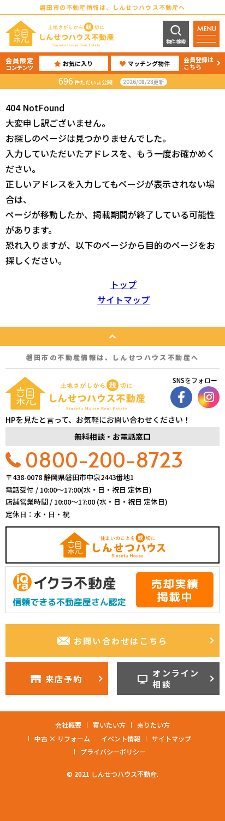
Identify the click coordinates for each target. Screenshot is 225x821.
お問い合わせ (121, 640)
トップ (123, 284)
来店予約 (64, 679)
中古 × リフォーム (62, 738)
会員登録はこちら (198, 63)
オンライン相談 (175, 678)
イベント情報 (120, 738)
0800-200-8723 (104, 459)
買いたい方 (109, 724)
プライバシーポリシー (113, 751)
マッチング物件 (149, 63)
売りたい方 (153, 724)
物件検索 (176, 41)
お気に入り (78, 63)
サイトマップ (123, 299)
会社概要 (68, 724)
